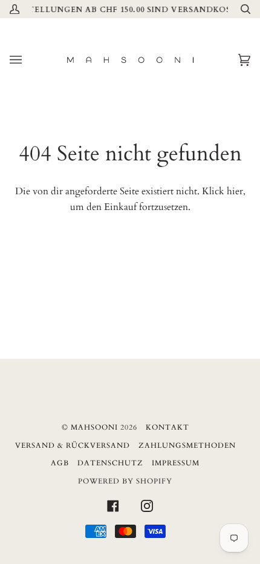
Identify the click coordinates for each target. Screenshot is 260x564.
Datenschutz (110, 463)
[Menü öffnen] (28, 60)
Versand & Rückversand (72, 445)
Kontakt (167, 427)
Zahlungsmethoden (187, 445)
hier (235, 191)
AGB (60, 463)
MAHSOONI (94, 427)
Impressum (176, 463)
